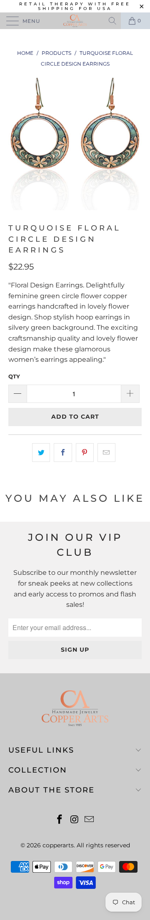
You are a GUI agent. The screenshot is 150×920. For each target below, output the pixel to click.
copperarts (58, 845)
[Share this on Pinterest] (85, 452)
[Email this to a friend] (106, 452)
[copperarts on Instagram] (74, 820)
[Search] (113, 21)
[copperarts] (75, 20)
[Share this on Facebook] (63, 452)
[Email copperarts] (89, 820)
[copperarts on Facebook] (59, 820)
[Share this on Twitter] (41, 452)
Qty (14, 376)
